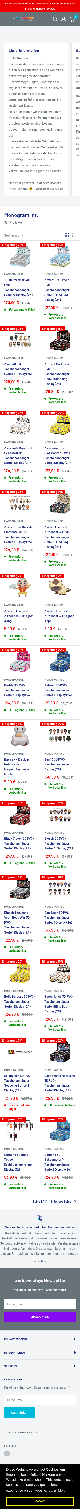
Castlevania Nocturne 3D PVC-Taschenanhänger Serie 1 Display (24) (59, 1083)
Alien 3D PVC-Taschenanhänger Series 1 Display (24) (18, 369)
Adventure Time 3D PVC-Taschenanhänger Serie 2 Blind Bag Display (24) (57, 290)
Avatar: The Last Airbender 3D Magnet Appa (59, 616)
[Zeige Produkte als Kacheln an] (67, 235)
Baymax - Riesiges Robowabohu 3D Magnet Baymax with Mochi (18, 766)
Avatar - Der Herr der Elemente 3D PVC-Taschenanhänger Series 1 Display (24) (19, 534)
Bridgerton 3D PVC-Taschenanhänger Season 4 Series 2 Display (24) (17, 1083)
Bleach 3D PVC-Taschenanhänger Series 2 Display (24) (58, 843)
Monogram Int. (14, 274)
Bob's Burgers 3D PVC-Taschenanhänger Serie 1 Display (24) (19, 1001)
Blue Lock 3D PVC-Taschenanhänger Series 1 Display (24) (58, 917)
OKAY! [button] (40, 1501)
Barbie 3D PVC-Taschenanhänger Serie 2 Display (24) (17, 690)
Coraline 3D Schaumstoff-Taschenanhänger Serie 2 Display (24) (57, 1162)
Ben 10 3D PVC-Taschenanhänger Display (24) (57, 764)
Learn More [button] (57, 1490)
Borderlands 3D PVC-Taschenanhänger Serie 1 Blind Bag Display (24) (58, 1003)
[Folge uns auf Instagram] (7, 1453)
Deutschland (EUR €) (19, 1432)
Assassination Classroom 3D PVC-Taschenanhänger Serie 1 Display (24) (57, 455)
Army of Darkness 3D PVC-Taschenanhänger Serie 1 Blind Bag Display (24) (58, 374)
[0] (72, 19)
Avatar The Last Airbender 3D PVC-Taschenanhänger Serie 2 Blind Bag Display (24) (57, 537)
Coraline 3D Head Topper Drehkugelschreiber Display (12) (18, 1162)
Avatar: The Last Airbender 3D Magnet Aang (19, 616)
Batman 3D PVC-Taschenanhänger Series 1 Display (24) (58, 690)
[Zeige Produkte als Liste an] (74, 235)
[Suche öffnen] (55, 19)
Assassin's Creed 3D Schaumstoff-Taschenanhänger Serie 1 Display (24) (18, 455)
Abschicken (40, 1317)
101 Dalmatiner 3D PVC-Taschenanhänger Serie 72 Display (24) (18, 287)
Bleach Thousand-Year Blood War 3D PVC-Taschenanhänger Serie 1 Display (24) (17, 922)
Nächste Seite (61, 1201)
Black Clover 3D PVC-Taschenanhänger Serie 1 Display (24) (19, 843)
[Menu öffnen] (6, 19)
